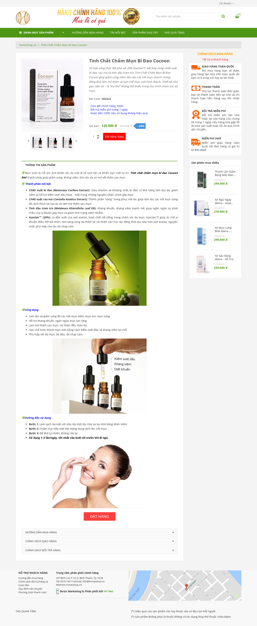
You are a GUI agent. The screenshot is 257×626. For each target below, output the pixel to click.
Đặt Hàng (114, 136)
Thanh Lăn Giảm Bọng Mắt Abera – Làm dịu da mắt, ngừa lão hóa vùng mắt (225, 173)
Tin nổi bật (118, 32)
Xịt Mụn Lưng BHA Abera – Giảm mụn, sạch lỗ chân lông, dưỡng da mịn (225, 229)
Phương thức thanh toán (32, 592)
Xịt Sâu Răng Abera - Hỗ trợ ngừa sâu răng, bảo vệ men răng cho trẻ (225, 257)
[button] (226, 3)
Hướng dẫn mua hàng (87, 32)
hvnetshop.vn (27, 45)
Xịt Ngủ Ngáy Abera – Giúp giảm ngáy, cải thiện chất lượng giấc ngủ (225, 201)
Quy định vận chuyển (30, 588)
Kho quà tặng (175, 32)
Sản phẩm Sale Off (145, 32)
